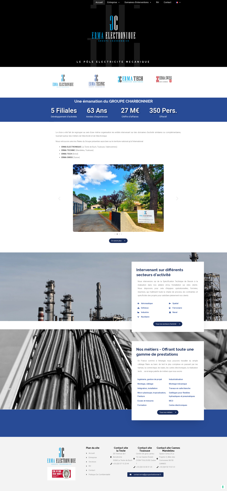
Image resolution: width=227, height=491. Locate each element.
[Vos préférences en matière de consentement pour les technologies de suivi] (223, 487)
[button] (59, 198)
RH (157, 2)
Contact (167, 2)
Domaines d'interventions (137, 2)
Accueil (99, 2)
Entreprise (112, 2)
